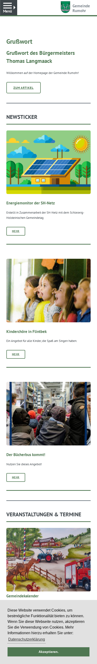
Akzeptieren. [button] (49, 652)
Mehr (16, 231)
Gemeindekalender (22, 596)
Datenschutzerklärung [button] (26, 639)
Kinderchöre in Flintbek (26, 331)
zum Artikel (23, 88)
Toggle (8, 7)
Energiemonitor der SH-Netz (30, 203)
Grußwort (19, 41)
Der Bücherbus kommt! (25, 454)
